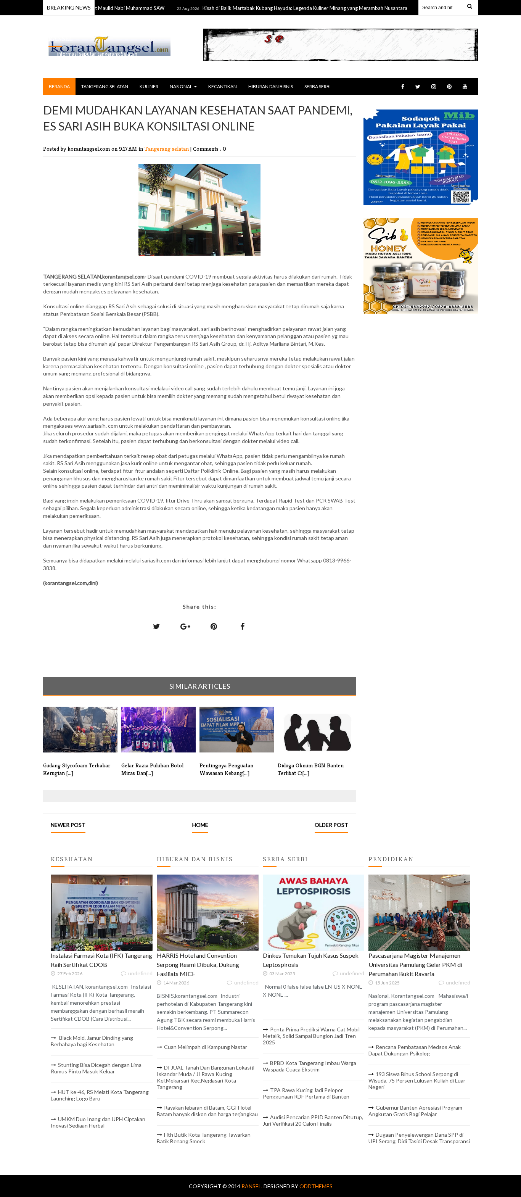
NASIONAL (181, 86)
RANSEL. (252, 1186)
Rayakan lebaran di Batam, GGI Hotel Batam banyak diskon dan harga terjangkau (207, 1110)
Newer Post (68, 825)
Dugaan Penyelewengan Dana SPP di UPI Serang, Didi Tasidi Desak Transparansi (419, 1137)
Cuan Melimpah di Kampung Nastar (205, 1047)
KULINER (149, 86)
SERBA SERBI (317, 86)
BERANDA (59, 86)
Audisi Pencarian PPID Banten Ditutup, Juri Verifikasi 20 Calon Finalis (313, 1120)
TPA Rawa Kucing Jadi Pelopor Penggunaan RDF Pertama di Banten (306, 1093)
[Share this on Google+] (185, 626)
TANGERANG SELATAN (104, 86)
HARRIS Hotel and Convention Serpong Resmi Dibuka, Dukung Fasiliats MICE (198, 964)
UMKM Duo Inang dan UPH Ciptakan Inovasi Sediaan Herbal (98, 1122)
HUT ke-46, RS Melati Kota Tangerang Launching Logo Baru (100, 1095)
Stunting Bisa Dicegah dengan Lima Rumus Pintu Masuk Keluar (96, 1068)
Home (200, 825)
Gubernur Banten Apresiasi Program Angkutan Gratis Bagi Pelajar (415, 1110)
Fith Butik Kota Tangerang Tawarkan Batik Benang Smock (204, 1137)
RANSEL (60, 38)
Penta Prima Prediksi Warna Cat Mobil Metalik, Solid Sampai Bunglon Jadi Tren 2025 (311, 1036)
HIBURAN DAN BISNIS (270, 86)
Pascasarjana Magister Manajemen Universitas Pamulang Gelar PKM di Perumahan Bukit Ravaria (415, 964)
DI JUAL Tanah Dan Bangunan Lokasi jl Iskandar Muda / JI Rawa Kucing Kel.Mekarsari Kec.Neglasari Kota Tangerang (205, 1077)
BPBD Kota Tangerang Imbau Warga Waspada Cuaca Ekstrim (309, 1066)
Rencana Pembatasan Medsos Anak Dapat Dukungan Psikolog (414, 1050)
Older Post (331, 825)
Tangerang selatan (167, 148)
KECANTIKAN (222, 86)
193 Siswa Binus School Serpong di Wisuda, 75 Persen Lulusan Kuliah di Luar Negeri (416, 1080)
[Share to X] (157, 626)
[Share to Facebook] (242, 626)
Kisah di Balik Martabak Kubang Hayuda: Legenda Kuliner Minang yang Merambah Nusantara (280, 8)
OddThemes (316, 1186)
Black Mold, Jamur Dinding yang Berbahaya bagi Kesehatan (92, 1040)
